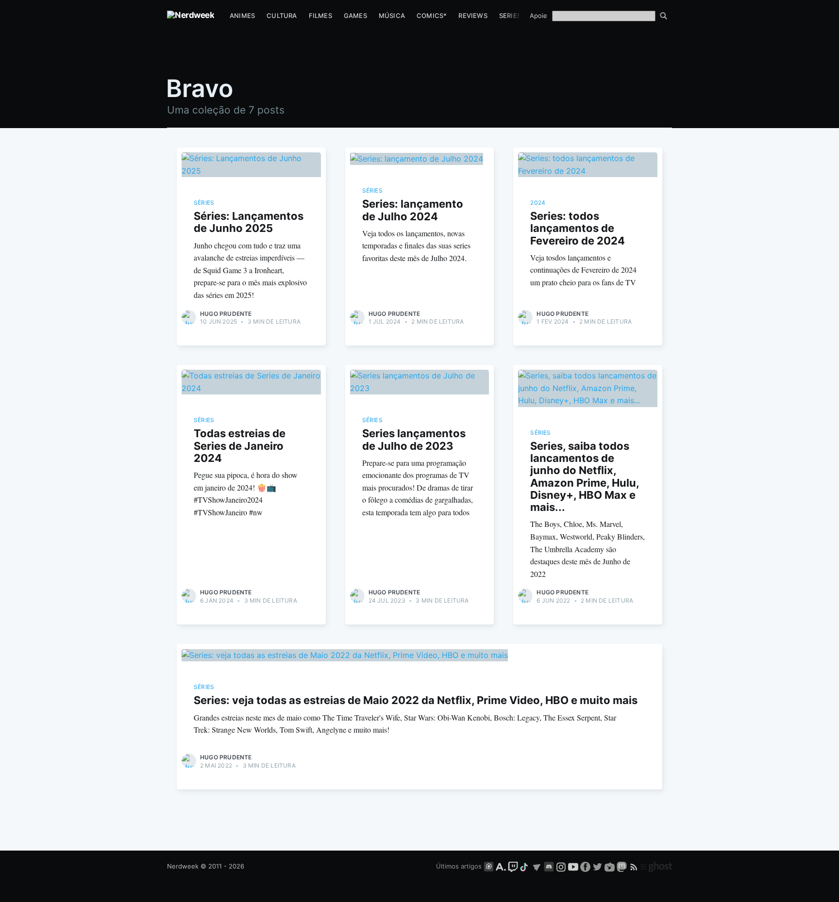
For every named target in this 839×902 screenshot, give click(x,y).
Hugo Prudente (226, 313)
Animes (242, 15)
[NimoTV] (610, 866)
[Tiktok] (525, 866)
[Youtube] (573, 866)
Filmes (320, 15)
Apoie (538, 15)
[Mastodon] (623, 866)
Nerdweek (183, 866)
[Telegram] (537, 866)
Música (392, 15)
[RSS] (635, 866)
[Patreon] (489, 866)
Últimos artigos (459, 866)
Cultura (282, 15)
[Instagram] (561, 866)
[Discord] (549, 866)
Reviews (472, 15)
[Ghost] (656, 866)
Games (355, 15)
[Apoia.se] (502, 866)
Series (510, 15)
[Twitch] (513, 866)
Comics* (432, 15)
